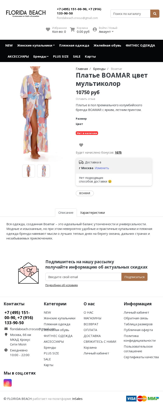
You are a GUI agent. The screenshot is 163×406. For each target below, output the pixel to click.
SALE (76, 56)
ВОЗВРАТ (91, 324)
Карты (90, 56)
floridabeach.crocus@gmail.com (77, 18)
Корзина (90, 347)
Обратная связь (136, 318)
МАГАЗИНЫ (92, 318)
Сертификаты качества (141, 357)
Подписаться (134, 277)
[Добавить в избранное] (81, 145)
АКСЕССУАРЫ (18, 56)
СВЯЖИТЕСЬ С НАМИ (100, 341)
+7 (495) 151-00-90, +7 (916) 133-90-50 (79, 11)
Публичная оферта (138, 330)
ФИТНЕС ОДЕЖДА (140, 45)
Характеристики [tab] (92, 212)
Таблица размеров (138, 324)
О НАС (88, 312)
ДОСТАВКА (92, 336)
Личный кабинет (96, 353)
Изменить (102, 168)
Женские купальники (34, 45)
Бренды (39, 56)
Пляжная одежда (74, 45)
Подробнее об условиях (61, 285)
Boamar (84, 193)
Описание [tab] (65, 212)
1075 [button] (118, 152)
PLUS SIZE (61, 56)
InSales (77, 398)
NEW (9, 45)
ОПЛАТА (90, 330)
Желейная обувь (107, 45)
